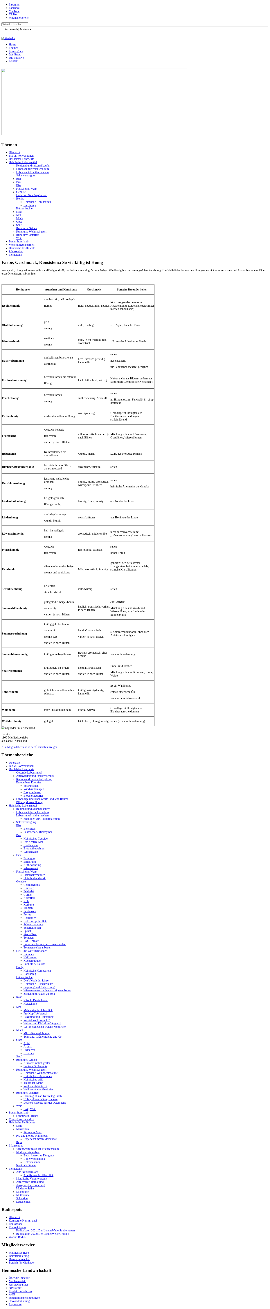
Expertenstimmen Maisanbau (40, 1138)
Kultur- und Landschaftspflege (34, 779)
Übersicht (14, 152)
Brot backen (31, 845)
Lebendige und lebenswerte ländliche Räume (42, 798)
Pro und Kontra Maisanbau (32, 1135)
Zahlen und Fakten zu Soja (39, 993)
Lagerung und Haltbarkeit (38, 1016)
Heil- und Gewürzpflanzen (31, 195)
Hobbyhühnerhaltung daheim (40, 1099)
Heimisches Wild (33, 1079)
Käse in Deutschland (36, 1000)
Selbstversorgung (26, 175)
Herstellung (30, 1003)
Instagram (14, 4)
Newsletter (15, 1287)
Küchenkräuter (32, 960)
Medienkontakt (17, 1281)
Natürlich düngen (26, 1165)
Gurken (28, 894)
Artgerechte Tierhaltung (30, 1181)
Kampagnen (16, 51)
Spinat (27, 931)
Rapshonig (30, 205)
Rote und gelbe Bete (35, 921)
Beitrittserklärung (19, 1255)
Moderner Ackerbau (27, 1152)
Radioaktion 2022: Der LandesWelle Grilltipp (42, 1233)
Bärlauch (29, 954)
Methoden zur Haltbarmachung (42, 818)
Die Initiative (16, 57)
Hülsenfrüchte (24, 208)
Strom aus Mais (33, 1132)
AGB (12, 1294)
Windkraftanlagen (34, 789)
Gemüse (21, 191)
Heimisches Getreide (36, 838)
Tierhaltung (15, 254)
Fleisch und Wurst (26, 188)
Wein (19, 238)
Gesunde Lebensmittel (29, 772)
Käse (19, 211)
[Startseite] (8, 38)
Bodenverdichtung (34, 1158)
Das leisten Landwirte (21, 158)
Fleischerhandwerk (35, 878)
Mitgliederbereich (19, 17)
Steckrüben (30, 934)
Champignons (32, 884)
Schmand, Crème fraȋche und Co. (43, 1036)
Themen (13, 47)
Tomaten (29, 937)
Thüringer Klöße (33, 1082)
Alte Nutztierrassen (27, 1171)
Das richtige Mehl (34, 841)
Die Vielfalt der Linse (36, 980)
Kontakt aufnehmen (20, 1291)
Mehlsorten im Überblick (38, 1010)
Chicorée (29, 888)
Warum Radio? (17, 1237)
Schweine (22, 1198)
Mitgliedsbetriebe (19, 1252)
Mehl (19, 215)
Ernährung (30, 861)
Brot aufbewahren (34, 848)
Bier (18, 178)
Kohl (26, 901)
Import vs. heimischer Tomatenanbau (45, 944)
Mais (19, 1125)
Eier (18, 185)
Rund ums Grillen (26, 228)
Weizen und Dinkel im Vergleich (42, 1023)
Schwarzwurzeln (33, 924)
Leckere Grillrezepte (35, 1066)
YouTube (14, 11)
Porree (27, 914)
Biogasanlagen (32, 792)
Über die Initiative (19, 1277)
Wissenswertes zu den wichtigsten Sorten (47, 990)
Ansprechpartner (18, 1284)
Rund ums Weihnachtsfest (31, 231)
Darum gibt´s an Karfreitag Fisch (43, 1096)
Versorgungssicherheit (21, 244)
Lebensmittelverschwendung (32, 168)
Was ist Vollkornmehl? (37, 1020)
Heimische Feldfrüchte (22, 248)
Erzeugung (30, 858)
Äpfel (27, 1043)
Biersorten (29, 828)
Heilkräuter (30, 957)
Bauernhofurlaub (18, 241)
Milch (19, 218)
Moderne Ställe (25, 1188)
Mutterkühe (23, 1195)
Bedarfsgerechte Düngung (39, 1155)
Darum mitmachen (19, 1259)
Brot (18, 182)
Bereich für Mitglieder (22, 1262)
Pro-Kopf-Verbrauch (35, 1013)
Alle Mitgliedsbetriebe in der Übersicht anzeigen (29, 747)
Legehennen (23, 1201)
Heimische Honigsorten (37, 201)
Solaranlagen (31, 785)
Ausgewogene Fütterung (30, 1185)
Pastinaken (30, 911)
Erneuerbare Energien (29, 782)
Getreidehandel (32, 1162)
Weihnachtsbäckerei (35, 1086)
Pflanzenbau (16, 251)
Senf (18, 224)
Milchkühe (22, 1191)
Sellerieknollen (32, 927)
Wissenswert (31, 851)
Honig (20, 198)
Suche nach (11, 29)
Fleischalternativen (34, 874)
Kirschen (29, 1053)
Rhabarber (30, 917)
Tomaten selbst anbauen (37, 947)
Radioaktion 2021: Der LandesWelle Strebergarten (45, 1230)
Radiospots (15, 1223)
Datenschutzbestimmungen (24, 1297)
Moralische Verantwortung (31, 1178)
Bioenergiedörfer (33, 795)
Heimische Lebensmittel (23, 162)
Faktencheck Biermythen (38, 831)
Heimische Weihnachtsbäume (41, 1072)
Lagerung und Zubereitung (39, 987)
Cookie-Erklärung (19, 1301)
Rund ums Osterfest (27, 234)
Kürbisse (29, 904)
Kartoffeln (29, 898)
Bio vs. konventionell (21, 155)
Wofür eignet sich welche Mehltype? (45, 1026)
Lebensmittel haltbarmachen (32, 172)
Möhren (28, 907)
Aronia (28, 1046)
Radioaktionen (17, 1227)
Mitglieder (15, 54)
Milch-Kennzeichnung (37, 1033)
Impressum (15, 1304)
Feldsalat (29, 891)
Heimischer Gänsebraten (38, 1076)
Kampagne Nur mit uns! (23, 1220)
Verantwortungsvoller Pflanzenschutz (37, 1148)
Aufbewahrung (32, 864)
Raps (19, 1142)
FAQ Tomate (31, 940)
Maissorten (22, 1129)
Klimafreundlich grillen (37, 1063)
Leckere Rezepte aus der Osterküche (45, 1102)
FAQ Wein (30, 1109)
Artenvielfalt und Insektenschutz (35, 775)
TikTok (13, 14)
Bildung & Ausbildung (29, 802)
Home (12, 44)
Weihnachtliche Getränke (38, 1089)
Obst (19, 221)
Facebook (14, 7)
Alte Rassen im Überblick (38, 1175)
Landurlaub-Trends (27, 1115)
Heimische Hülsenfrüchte (38, 983)
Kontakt (13, 61)
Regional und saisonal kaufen (33, 165)
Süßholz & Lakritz (34, 964)
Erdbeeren (29, 1049)
